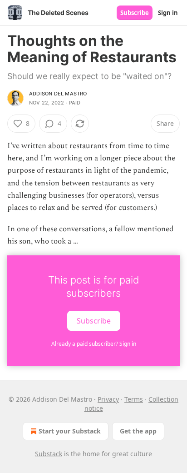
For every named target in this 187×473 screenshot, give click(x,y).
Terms (133, 399)
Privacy (108, 399)
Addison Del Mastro (58, 93)
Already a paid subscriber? (93, 344)
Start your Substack (70, 431)
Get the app (138, 431)
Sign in (168, 13)
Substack (48, 453)
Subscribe (134, 13)
